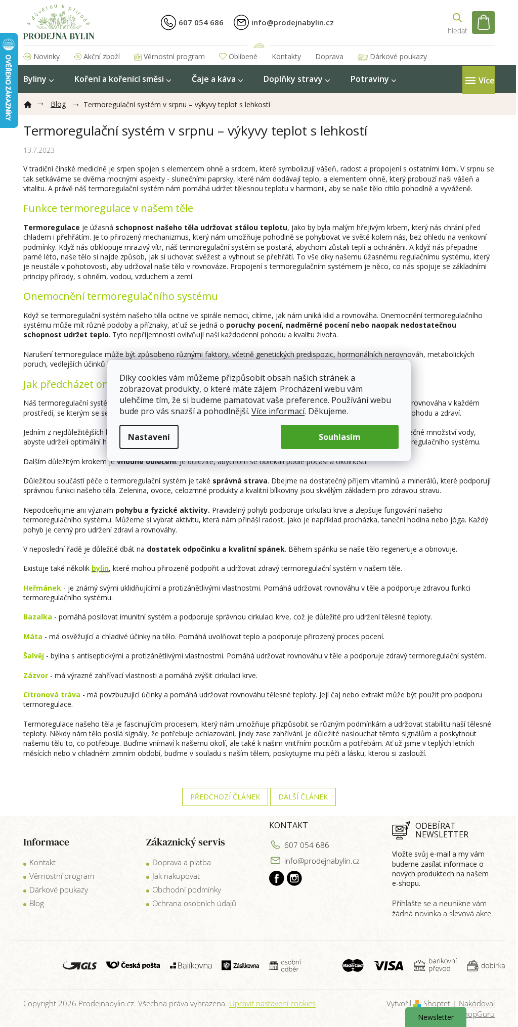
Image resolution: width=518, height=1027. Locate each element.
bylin (100, 568)
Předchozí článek (225, 796)
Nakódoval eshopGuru (475, 1008)
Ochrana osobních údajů (194, 903)
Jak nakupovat (176, 876)
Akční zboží (101, 56)
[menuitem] (38, 79)
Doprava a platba (181, 862)
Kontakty (286, 56)
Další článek (303, 796)
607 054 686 (306, 845)
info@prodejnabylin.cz (322, 861)
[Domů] (31, 102)
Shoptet (436, 1003)
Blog (36, 903)
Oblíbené (243, 56)
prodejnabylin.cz (276, 878)
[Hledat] (457, 22)
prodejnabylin (294, 878)
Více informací (278, 411)
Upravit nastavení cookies (272, 1003)
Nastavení (149, 436)
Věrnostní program (174, 56)
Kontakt (42, 862)
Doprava (329, 56)
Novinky (46, 56)
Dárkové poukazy (398, 56)
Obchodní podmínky (186, 889)
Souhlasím (340, 436)
